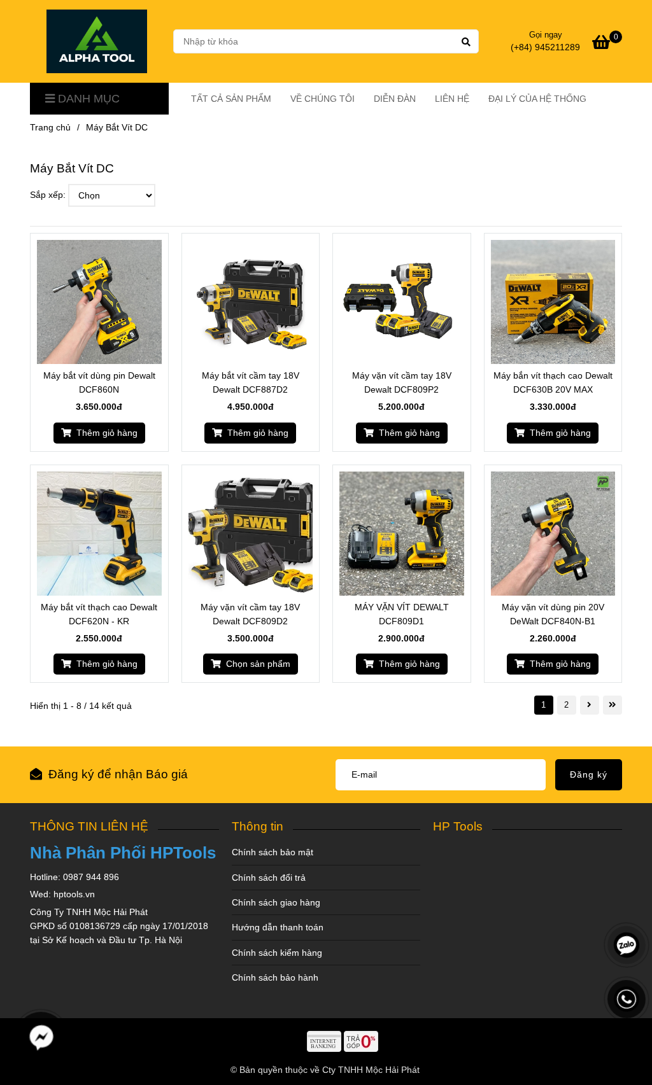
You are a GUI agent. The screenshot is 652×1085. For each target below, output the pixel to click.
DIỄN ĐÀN (395, 99)
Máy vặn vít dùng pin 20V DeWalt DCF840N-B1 (553, 614)
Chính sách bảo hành (275, 977)
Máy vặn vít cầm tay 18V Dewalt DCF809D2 (250, 614)
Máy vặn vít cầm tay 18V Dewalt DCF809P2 (401, 382)
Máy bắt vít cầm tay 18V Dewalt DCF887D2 (250, 382)
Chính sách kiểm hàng (277, 953)
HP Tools (458, 826)
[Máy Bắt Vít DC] (96, 41)
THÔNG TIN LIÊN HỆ (89, 826)
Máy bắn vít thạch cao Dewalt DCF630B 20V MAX (553, 382)
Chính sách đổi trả (269, 877)
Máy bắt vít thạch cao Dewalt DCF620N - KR (99, 614)
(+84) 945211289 (545, 47)
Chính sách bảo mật (272, 852)
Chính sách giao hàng (276, 902)
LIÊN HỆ (452, 99)
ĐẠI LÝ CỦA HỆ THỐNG (537, 99)
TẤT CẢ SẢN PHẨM (231, 99)
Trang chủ (50, 127)
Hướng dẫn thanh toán (277, 927)
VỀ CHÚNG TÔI (322, 99)
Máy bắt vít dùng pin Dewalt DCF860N (99, 382)
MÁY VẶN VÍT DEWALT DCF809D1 (402, 614)
